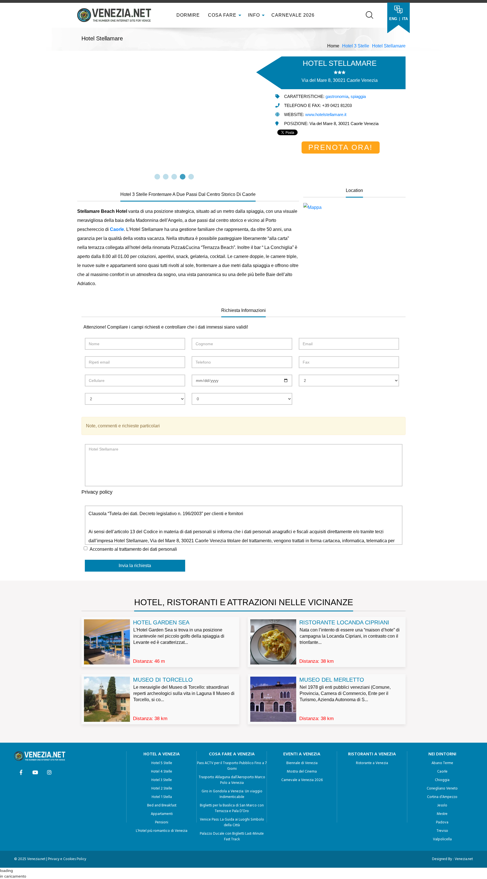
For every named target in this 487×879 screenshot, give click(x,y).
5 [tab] (191, 177)
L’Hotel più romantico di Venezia (161, 831)
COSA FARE (222, 15)
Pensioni (161, 822)
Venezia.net (464, 859)
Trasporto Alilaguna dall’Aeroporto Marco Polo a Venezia (232, 780)
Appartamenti (162, 814)
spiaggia (358, 96)
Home (333, 45)
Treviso (442, 831)
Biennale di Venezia (302, 763)
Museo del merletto (331, 680)
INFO (254, 15)
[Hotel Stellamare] (354, 207)
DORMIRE (187, 15)
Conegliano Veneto (442, 788)
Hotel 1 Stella (162, 797)
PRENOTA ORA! (340, 147)
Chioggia (442, 780)
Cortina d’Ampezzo (442, 797)
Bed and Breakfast (161, 805)
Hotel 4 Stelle (161, 772)
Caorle (442, 772)
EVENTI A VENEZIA (301, 754)
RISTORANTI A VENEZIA (372, 754)
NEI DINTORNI (442, 754)
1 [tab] (157, 177)
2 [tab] (166, 177)
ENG (393, 19)
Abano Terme (442, 763)
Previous (77, 114)
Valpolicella (442, 839)
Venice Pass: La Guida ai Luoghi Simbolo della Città (232, 822)
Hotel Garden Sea (161, 622)
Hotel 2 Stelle (161, 788)
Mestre (442, 814)
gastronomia (337, 96)
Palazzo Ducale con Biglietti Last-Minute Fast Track (232, 836)
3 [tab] (174, 177)
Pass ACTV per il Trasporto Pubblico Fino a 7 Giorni (232, 766)
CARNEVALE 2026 (293, 15)
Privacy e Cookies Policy (67, 859)
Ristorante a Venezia (372, 763)
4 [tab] (182, 177)
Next (270, 114)
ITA (405, 19)
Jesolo (442, 805)
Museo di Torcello (163, 680)
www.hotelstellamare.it (325, 114)
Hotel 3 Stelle (355, 45)
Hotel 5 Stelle (161, 763)
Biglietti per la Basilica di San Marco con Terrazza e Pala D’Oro (232, 808)
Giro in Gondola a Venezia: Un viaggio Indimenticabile (232, 794)
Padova (442, 822)
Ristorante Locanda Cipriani (344, 622)
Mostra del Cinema (302, 772)
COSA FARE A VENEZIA (232, 754)
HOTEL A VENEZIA (161, 754)
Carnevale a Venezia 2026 (302, 780)
